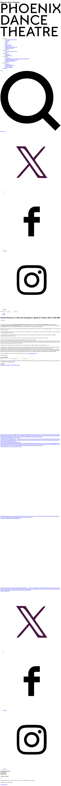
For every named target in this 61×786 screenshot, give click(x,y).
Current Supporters (8, 67)
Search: (1, 311)
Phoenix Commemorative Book (11, 47)
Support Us (7, 64)
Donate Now (2, 131)
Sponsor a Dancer (8, 66)
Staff (6, 43)
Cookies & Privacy (4, 784)
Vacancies (7, 49)
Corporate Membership (9, 65)
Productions (7, 54)
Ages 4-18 (7, 57)
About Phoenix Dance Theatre (11, 39)
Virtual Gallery (8, 45)
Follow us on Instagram (4, 591)
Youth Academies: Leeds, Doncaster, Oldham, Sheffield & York (17, 58)
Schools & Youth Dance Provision (11, 59)
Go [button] (15, 311)
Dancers (6, 42)
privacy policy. (12, 361)
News (6, 41)
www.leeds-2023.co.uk (32, 353)
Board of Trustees (8, 44)
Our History (7, 40)
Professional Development (10, 60)
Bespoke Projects (8, 55)
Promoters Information (9, 48)
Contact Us (5, 68)
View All (7, 52)
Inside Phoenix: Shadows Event (11, 51)
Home (4, 313)
